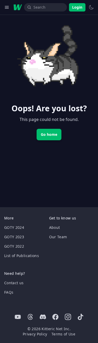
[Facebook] (55, 317)
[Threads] (30, 317)
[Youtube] (18, 317)
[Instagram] (68, 317)
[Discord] (43, 317)
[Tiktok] (80, 317)
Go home (49, 134)
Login (77, 7)
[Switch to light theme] (91, 7)
